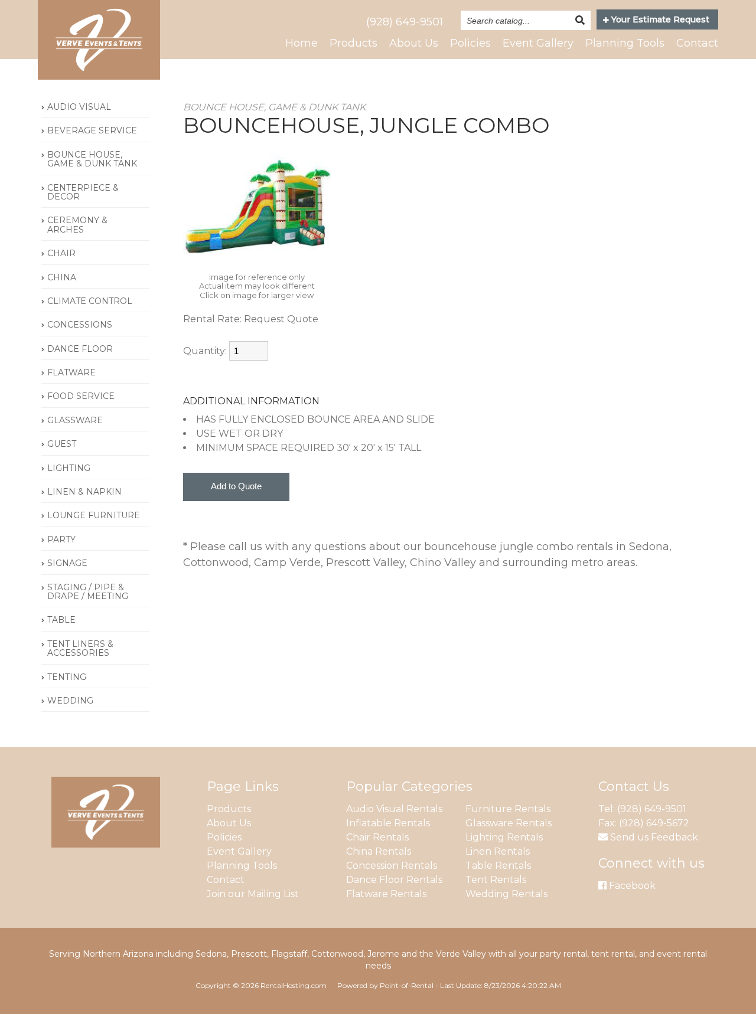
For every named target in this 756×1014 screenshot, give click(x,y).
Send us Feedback (653, 837)
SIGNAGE (67, 563)
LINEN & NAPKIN (84, 491)
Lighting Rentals (504, 837)
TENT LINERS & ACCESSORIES (80, 648)
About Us (413, 43)
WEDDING (70, 700)
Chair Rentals (377, 837)
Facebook (631, 885)
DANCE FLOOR (80, 349)
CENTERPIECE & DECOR (83, 192)
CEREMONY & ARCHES (77, 224)
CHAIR (61, 253)
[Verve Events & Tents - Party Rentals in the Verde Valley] (99, 76)
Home (301, 43)
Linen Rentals (497, 851)
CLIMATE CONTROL (89, 301)
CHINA (61, 277)
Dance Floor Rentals (394, 879)
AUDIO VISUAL (79, 107)
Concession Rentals (391, 865)
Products (353, 43)
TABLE (61, 619)
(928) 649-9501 (404, 21)
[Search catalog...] (580, 20)
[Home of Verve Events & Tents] (105, 844)
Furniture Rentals (507, 809)
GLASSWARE (75, 420)
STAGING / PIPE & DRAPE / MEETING (87, 591)
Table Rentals (498, 865)
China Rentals (378, 851)
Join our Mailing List (253, 893)
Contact (697, 43)
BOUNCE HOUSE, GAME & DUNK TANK (92, 159)
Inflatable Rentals (388, 823)
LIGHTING (68, 468)
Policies (470, 43)
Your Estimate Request (659, 19)
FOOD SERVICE (81, 396)
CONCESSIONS (79, 324)
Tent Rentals (495, 879)
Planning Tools (624, 43)
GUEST (61, 444)
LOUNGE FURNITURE (93, 515)
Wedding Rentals (506, 893)
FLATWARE (71, 372)
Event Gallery (538, 43)
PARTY (61, 539)
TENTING (66, 677)
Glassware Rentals (508, 823)
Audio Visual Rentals (394, 809)
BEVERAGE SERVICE (92, 130)
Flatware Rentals (386, 893)
